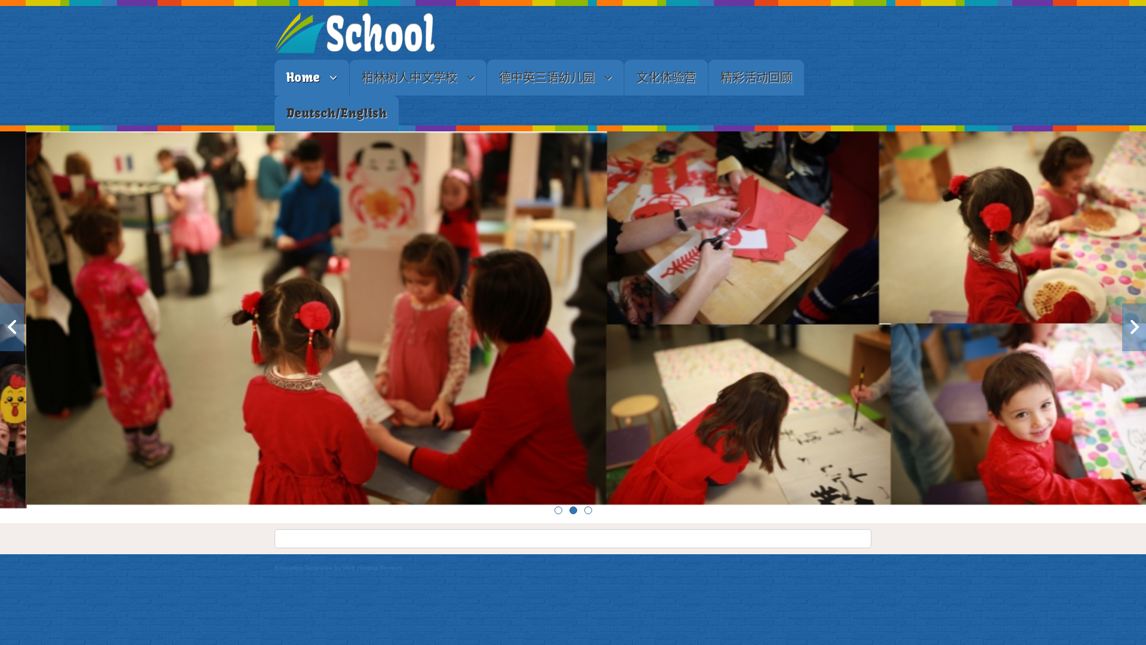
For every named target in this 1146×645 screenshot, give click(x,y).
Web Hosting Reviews (372, 567)
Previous (12, 327)
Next (1134, 327)
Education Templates (303, 567)
